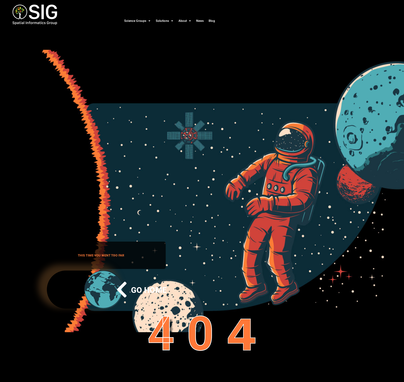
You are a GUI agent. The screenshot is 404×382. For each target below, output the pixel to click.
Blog (212, 21)
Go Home (149, 290)
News (200, 21)
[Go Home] (122, 289)
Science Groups (135, 21)
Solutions (162, 21)
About (182, 21)
